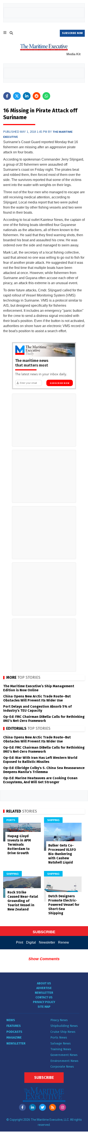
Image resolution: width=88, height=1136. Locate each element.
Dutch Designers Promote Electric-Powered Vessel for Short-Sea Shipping (63, 904)
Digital (31, 942)
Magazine (14, 1037)
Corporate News (62, 1066)
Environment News (64, 1061)
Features (13, 1026)
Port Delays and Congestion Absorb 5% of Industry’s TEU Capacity (37, 708)
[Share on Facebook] (7, 96)
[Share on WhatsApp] (46, 96)
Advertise (44, 988)
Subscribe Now (59, 383)
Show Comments (44, 959)
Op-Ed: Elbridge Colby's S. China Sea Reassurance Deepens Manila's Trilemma (44, 770)
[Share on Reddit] (36, 96)
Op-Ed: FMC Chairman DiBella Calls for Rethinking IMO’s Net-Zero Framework (44, 719)
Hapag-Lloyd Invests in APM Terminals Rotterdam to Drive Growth (19, 844)
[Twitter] (42, 1107)
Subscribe (44, 1077)
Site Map (44, 1007)
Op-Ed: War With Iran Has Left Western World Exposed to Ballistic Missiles (40, 760)
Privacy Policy (44, 1002)
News (10, 1020)
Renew (63, 942)
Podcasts (14, 1032)
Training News (60, 1049)
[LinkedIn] (32, 1107)
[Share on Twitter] (17, 96)
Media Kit (73, 54)
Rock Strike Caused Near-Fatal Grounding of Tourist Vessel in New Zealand (22, 900)
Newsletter (47, 942)
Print (19, 942)
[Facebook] (22, 1107)
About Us (44, 983)
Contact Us (44, 997)
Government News (64, 1055)
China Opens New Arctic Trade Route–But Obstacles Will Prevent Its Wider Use (37, 698)
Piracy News (59, 1020)
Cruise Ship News (62, 1032)
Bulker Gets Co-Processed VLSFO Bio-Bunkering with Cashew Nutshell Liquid (62, 853)
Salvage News (60, 1043)
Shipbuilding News (64, 1026)
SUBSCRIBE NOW (72, 33)
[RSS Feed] (52, 1107)
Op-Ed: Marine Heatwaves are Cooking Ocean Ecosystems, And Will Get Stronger (40, 780)
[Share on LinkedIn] (27, 96)
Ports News (58, 1037)
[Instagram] (62, 1107)
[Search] (11, 33)
